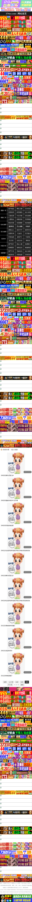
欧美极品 (19, 212)
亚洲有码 (11, 212)
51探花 (28, 237)
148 (17, 682)
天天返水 (28, 233)
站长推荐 (3, 224)
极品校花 (11, 254)
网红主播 (19, 208)
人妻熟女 (11, 219)
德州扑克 (28, 230)
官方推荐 (3, 231)
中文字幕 (19, 215)
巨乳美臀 (28, 215)
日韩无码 (28, 254)
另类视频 (28, 219)
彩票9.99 (11, 233)
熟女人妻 (19, 244)
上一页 (11, 682)
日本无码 (28, 208)
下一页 (10, 685)
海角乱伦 (19, 247)
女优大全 (19, 240)
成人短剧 (28, 251)
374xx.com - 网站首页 (16, 13)
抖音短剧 (11, 237)
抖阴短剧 (19, 254)
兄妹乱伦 (19, 251)
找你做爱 (28, 223)
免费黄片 (28, 244)
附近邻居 (11, 223)
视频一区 (3, 210)
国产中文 (11, 251)
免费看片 (3, 253)
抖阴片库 (3, 246)
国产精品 (11, 208)
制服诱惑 (28, 247)
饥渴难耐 (19, 223)
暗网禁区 (11, 247)
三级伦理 (11, 215)
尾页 (22, 685)
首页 (5, 682)
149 (22, 682)
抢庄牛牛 (19, 230)
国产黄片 (11, 244)
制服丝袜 (19, 219)
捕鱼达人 (11, 230)
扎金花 (19, 233)
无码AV (3, 239)
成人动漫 (28, 212)
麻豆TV (19, 237)
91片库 (11, 240)
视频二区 (3, 217)
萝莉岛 (28, 240)
